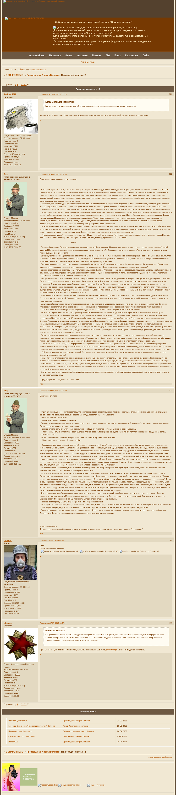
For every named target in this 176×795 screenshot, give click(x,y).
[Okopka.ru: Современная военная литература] (28, 785)
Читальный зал (37, 55)
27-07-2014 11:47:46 (58, 623)
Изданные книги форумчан (20, 731)
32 (25, 84)
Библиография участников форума (78, 731)
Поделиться (45, 94)
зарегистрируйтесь (37, 69)
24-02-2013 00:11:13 (58, 540)
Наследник (13, 742)
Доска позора (111, 650)
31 (22, 84)
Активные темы (88, 62)
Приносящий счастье (17, 721)
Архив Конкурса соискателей (75, 726)
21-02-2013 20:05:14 (58, 94)
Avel (6, 174)
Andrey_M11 (10, 94)
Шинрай (8, 623)
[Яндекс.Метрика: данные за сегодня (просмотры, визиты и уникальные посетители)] (95, 785)
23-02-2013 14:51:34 (58, 174)
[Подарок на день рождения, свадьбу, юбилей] (69, 785)
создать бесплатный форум (160, 757)
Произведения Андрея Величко (43, 75)
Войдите (21, 69)
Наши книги (55, 55)
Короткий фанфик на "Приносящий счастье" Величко (31, 726)
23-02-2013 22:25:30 (58, 391)
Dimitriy (8, 540)
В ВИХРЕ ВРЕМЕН (15, 75)
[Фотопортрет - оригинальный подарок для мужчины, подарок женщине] (34, 1)
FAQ (108, 55)
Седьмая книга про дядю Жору (21, 736)
